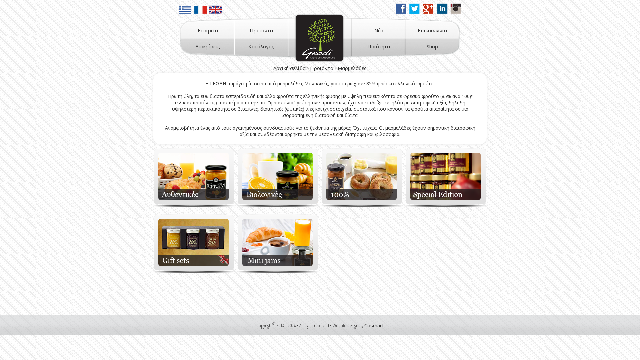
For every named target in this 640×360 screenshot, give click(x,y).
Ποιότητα (378, 46)
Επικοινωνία (432, 30)
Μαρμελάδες (352, 68)
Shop (432, 46)
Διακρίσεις (207, 46)
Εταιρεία (208, 30)
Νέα (378, 30)
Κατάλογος (261, 46)
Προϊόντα (261, 30)
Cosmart (374, 325)
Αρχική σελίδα (289, 68)
